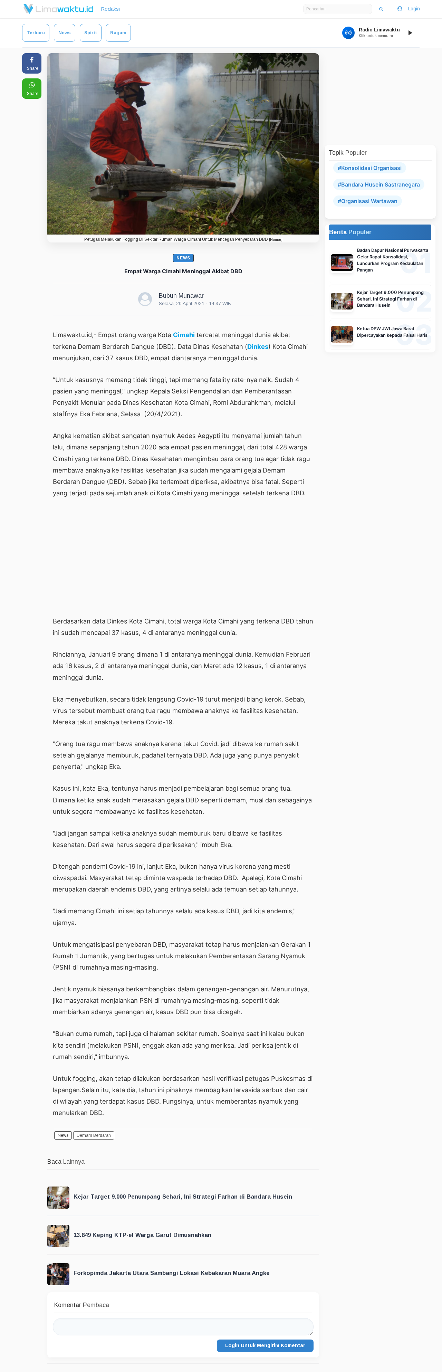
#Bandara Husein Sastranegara (379, 184)
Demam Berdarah (94, 1135)
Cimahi (184, 335)
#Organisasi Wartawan (367, 201)
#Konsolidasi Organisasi (370, 167)
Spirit (90, 32)
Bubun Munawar (181, 295)
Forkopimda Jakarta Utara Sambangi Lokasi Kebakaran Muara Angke (172, 1273)
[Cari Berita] (381, 9)
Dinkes (257, 346)
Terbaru (36, 32)
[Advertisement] (183, 556)
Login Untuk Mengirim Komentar (265, 1345)
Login (414, 8)
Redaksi (110, 9)
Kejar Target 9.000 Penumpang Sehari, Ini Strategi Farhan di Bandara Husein (183, 1196)
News (64, 32)
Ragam (118, 32)
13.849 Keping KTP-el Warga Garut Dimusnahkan (142, 1235)
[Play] (410, 33)
